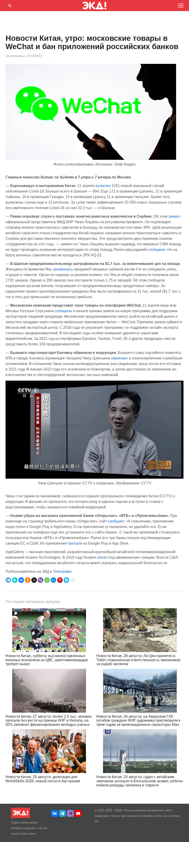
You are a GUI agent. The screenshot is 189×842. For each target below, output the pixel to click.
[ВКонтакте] (21, 580)
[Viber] (40, 580)
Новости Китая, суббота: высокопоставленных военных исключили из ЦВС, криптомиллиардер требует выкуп (47, 660)
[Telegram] (8, 580)
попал (102, 557)
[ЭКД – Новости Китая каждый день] (20, 817)
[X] (34, 580)
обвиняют (119, 358)
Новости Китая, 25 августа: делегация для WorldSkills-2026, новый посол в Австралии (43, 779)
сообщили (156, 250)
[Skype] (66, 580)
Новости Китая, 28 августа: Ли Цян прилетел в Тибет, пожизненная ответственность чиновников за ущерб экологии (138, 660)
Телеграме (62, 571)
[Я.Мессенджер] (15, 580)
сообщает (116, 521)
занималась (63, 269)
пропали (75, 543)
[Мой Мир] (53, 580)
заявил (174, 216)
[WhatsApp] (47, 580)
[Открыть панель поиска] (9, 4)
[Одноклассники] (27, 580)
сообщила (63, 311)
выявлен (103, 186)
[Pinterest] (60, 580)
